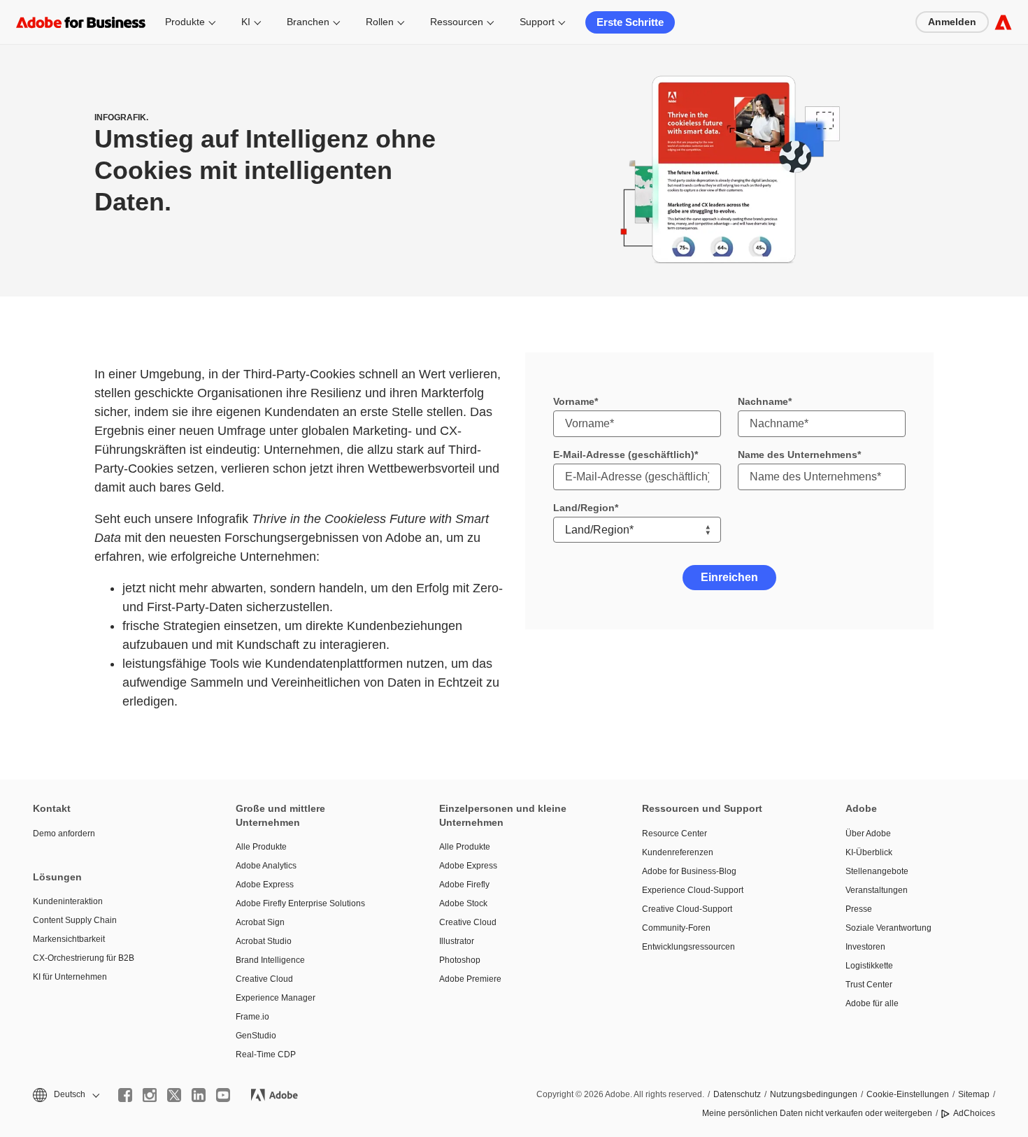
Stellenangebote (876, 871)
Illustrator (456, 941)
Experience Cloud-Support (692, 890)
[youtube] (223, 1095)
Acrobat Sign (260, 922)
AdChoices (974, 1113)
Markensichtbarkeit (69, 939)
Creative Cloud (264, 979)
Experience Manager (275, 998)
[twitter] (174, 1095)
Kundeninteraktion (68, 901)
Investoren (865, 947)
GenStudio (256, 1036)
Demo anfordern (64, 833)
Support (537, 21)
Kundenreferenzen (677, 852)
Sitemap (974, 1094)
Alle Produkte (261, 847)
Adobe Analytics (266, 866)
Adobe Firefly (464, 884)
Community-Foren (676, 928)
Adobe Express (265, 884)
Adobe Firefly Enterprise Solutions (300, 903)
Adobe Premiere (470, 979)
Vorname (573, 401)
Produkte (185, 21)
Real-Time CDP (266, 1054)
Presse (858, 909)
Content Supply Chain (75, 920)
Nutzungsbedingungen (813, 1094)
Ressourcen (456, 21)
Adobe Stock (463, 903)
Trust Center (868, 984)
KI (245, 21)
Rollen (380, 21)
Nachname (763, 401)
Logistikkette (869, 966)
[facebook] (125, 1095)
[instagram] (150, 1095)
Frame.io (252, 1017)
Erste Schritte (630, 22)
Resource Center (674, 833)
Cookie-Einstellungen (907, 1094)
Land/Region (584, 507)
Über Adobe (868, 833)
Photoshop (459, 960)
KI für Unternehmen (70, 977)
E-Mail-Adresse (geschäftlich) (623, 454)
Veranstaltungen (876, 890)
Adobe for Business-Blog (689, 871)
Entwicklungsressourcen (688, 947)
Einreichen (729, 577)
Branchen (308, 21)
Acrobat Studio (264, 941)
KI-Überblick (868, 852)
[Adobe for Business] (1003, 22)
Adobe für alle (872, 1003)
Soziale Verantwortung (888, 928)
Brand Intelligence (270, 960)
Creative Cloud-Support (687, 909)
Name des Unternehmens (797, 454)
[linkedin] (199, 1095)
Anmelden (952, 21)
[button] (65, 1094)
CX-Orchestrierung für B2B (83, 958)
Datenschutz (737, 1094)
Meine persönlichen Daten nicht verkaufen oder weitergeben (817, 1113)
